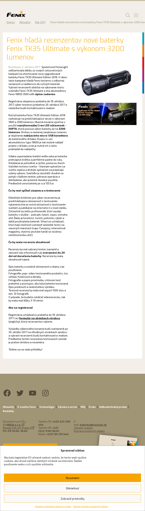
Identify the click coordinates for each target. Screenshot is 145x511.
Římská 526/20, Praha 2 (17, 427)
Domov (11, 22)
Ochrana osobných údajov (89, 430)
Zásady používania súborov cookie (53, 506)
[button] (127, 15)
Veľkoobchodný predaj (113, 406)
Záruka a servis (67, 406)
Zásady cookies (83, 427)
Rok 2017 (40, 22)
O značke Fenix (26, 406)
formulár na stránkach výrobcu (39, 318)
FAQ (83, 406)
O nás (92, 406)
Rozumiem (72, 478)
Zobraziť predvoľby (73, 498)
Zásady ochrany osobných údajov (90, 506)
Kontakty (8, 411)
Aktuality (24, 22)
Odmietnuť (72, 488)
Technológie (47, 406)
